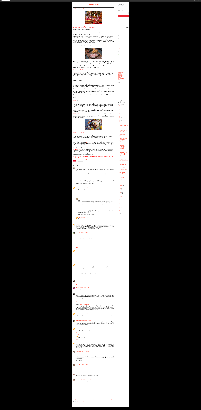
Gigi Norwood (78, 187)
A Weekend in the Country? (123, 170)
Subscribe (123, 16)
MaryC (77, 250)
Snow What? (121, 165)
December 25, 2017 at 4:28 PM (84, 351)
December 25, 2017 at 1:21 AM (84, 168)
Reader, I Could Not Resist (123, 173)
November (121, 182)
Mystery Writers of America (122, 84)
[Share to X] (80, 161)
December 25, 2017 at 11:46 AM (84, 304)
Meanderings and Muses (121, 86)
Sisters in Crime (120, 83)
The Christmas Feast (122, 134)
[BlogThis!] (79, 161)
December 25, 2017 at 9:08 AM (81, 264)
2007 (120, 210)
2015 (120, 199)
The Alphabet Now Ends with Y (124, 125)
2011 (120, 204)
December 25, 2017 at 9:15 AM (86, 280)
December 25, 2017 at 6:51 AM (84, 187)
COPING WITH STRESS (123, 163)
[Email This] (78, 161)
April (120, 192)
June (120, 189)
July (120, 188)
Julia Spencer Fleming (121, 52)
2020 (120, 117)
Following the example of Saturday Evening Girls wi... (124, 127)
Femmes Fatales (120, 88)
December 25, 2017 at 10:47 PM (85, 374)
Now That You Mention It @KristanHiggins (123, 139)
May (120, 190)
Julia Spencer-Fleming (121, 79)
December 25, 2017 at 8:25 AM (83, 232)
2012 (120, 203)
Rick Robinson (78, 351)
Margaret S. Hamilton (79, 343)
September (121, 185)
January (121, 196)
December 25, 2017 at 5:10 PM (83, 364)
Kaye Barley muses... (122, 181)
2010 (120, 206)
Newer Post (74, 399)
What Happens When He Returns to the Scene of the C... (124, 154)
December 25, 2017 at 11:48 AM (86, 243)
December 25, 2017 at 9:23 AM (84, 287)
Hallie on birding (122, 177)
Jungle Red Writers (93, 4)
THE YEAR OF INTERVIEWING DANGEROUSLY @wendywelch (122, 147)
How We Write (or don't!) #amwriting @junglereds (123, 150)
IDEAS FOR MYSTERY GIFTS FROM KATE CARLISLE (124, 161)
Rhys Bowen (119, 49)
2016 (120, 198)
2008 (120, 208)
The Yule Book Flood (123, 164)
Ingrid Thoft (77, 287)
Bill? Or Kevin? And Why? (123, 172)
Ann (79, 217)
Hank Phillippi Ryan (79, 280)
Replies (78, 197)
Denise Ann (77, 364)
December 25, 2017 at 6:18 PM (84, 336)
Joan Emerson (78, 168)
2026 (120, 109)
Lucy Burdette (120, 67)
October (121, 184)
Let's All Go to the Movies (123, 129)
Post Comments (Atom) (80, 401)
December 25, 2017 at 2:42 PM (84, 328)
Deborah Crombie (78, 379)
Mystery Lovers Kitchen (121, 87)
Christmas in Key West (123, 136)
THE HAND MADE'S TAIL (123, 152)
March (121, 193)
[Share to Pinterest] (82, 161)
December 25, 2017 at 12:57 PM (86, 320)
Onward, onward (122, 124)
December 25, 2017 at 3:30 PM (87, 343)
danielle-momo (78, 224)
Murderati (119, 92)
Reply (77, 184)
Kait (76, 293)
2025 (120, 110)
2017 (120, 121)
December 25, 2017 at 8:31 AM (82, 250)
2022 (120, 114)
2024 (120, 112)
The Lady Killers (120, 91)
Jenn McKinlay (78, 374)
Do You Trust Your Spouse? (123, 169)
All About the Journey (123, 159)
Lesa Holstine (120, 89)
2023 (120, 113)
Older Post (112, 399)
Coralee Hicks (78, 328)
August (121, 186)
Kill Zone (119, 90)
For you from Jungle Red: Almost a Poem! (123, 131)
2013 (120, 202)
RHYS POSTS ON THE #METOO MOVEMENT (123, 158)
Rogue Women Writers (121, 85)
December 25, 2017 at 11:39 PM (86, 379)
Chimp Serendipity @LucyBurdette (122, 144)
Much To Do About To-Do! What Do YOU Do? (123, 175)
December (121, 122)
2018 (120, 120)
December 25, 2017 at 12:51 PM (84, 313)
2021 (120, 116)
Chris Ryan (77, 232)
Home (94, 399)
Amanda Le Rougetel (79, 320)
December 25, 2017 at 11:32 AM (87, 198)
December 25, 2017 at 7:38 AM (85, 224)
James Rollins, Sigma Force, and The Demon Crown (124, 168)
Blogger (125, 213)
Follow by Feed (121, 7)
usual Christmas (89, 142)
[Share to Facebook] (81, 161)
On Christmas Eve (122, 135)
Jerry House (77, 313)
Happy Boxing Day (122, 132)
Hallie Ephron (120, 39)
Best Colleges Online (122, 105)
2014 (120, 200)
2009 (120, 207)
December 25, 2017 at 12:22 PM (84, 217)
